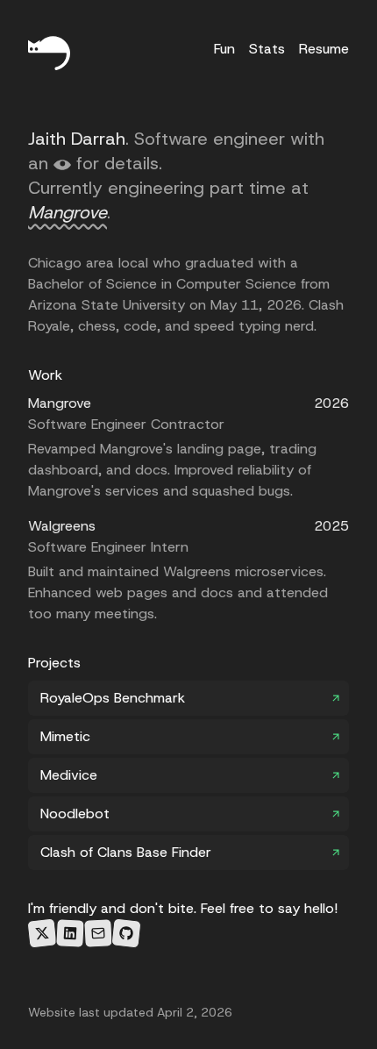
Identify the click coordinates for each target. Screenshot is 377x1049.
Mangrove (67, 212)
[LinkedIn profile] (70, 933)
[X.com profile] (41, 932)
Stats (267, 48)
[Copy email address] (98, 933)
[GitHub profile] (125, 932)
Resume (324, 48)
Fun (224, 48)
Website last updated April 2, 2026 (130, 1012)
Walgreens (62, 526)
